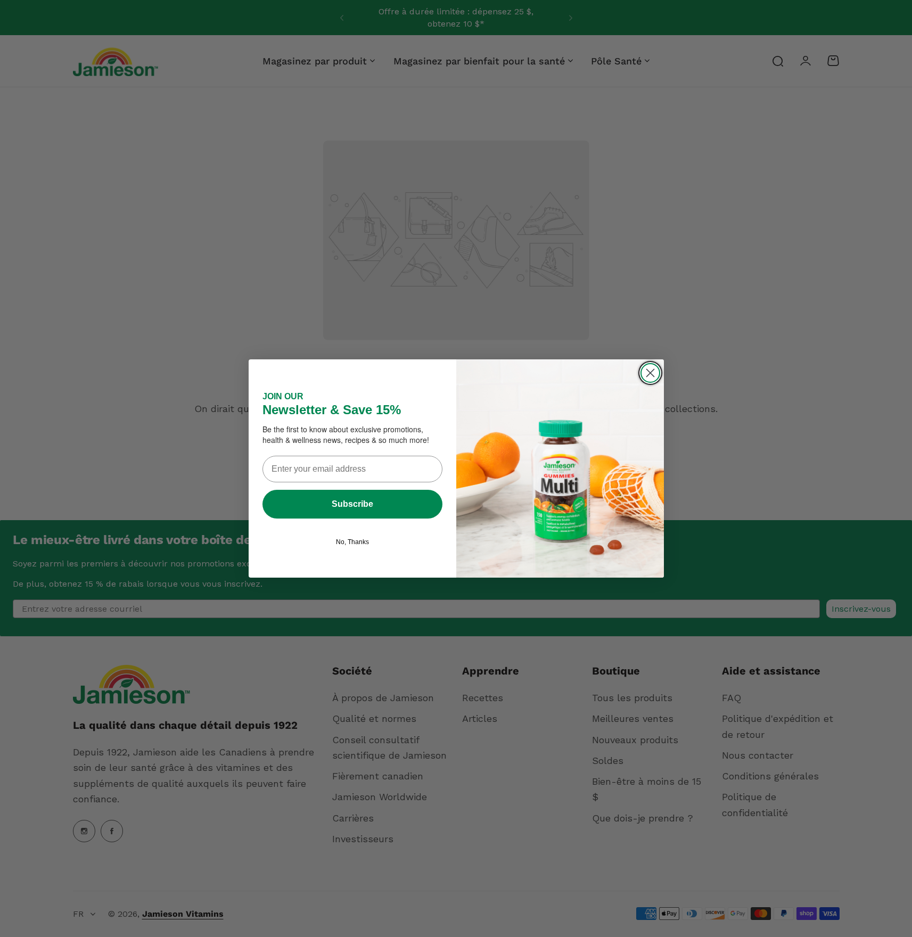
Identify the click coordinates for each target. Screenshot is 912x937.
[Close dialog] (650, 373)
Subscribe (352, 503)
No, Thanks (352, 542)
